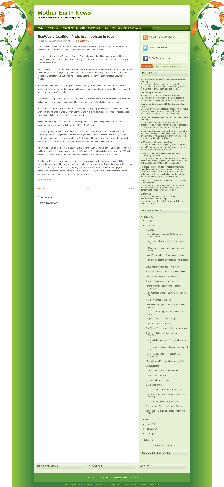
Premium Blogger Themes (125, 484)
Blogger (169, 445)
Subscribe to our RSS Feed (161, 37)
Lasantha (110, 484)
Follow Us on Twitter (158, 48)
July (148, 221)
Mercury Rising (152, 366)
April (148, 419)
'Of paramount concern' (156, 375)
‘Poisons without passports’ (158, 380)
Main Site (53, 28)
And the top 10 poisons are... (154, 93)
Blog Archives (171, 66)
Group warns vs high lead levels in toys (163, 267)
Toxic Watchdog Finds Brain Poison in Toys (165, 255)
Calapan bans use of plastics (158, 323)
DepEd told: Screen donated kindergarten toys (166, 328)
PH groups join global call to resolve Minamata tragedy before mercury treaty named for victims (163, 168)
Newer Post (41, 188)
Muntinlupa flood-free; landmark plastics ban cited (164, 131)
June (148, 225)
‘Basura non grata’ (154, 385)
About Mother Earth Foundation (81, 28)
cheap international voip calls (149, 484)
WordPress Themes (85, 484)
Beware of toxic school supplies (160, 281)
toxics (51, 179)
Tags (157, 66)
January (150, 434)
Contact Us (146, 194)
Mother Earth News (64, 12)
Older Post (130, 188)
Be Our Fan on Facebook (160, 58)
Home (40, 28)
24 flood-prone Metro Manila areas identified (165, 361)
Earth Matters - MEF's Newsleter (123, 28)
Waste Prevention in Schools (158, 300)
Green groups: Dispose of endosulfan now (164, 406)
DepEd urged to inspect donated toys (162, 276)
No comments (82, 41)
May (148, 230)
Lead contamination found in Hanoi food (163, 389)
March (149, 424)
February (150, 429)
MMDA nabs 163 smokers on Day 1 (157, 142)
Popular (147, 66)
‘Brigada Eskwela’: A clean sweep (160, 319)
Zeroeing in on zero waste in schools (162, 371)
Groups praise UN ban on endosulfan (162, 401)
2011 (146, 217)
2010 (146, 440)
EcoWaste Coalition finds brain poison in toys (76, 36)
